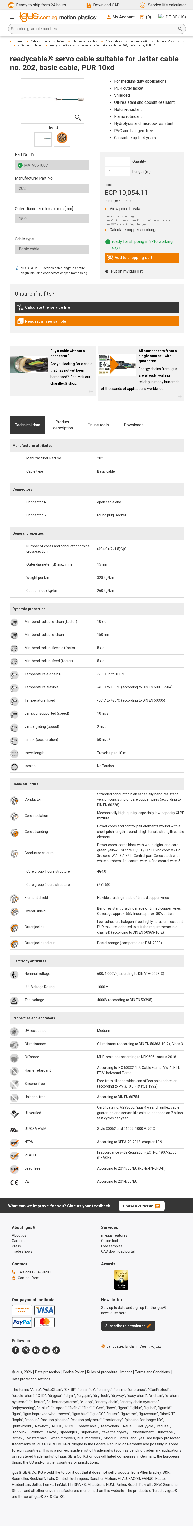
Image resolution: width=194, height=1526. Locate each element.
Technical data (27, 425)
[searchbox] (93, 29)
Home (18, 41)
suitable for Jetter (30, 45)
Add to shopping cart (129, 259)
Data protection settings (31, 1379)
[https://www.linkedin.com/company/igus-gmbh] (36, 1350)
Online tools (98, 425)
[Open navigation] (12, 17)
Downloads (134, 425)
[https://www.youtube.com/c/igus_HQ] (46, 1350)
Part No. (22, 154)
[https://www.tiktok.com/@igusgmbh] (56, 1350)
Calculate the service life (45, 308)
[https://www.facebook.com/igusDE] (15, 1350)
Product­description (63, 425)
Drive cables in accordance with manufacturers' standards (144, 41)
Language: (121, 1346)
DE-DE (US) (176, 17)
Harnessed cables (85, 41)
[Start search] (180, 29)
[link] (97, 309)
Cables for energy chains (47, 41)
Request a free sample (41, 322)
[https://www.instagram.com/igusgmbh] (26, 1350)
